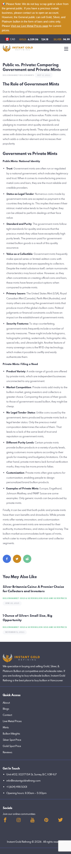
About (6, 702)
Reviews (7, 752)
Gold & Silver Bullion (31, 598)
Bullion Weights (11, 733)
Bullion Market (11, 75)
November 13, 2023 (14, 632)
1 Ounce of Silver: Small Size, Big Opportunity (27, 617)
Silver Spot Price (12, 739)
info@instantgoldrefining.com (23, 780)
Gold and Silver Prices (55, 598)
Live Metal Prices (12, 721)
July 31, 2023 (43, 75)
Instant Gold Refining (19, 841)
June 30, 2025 (12, 603)
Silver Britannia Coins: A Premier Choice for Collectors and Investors (33, 589)
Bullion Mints (26, 75)
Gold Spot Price (12, 746)
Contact (7, 715)
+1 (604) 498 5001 (16, 787)
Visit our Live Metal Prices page (29, 25)
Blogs (6, 708)
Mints (6, 727)
